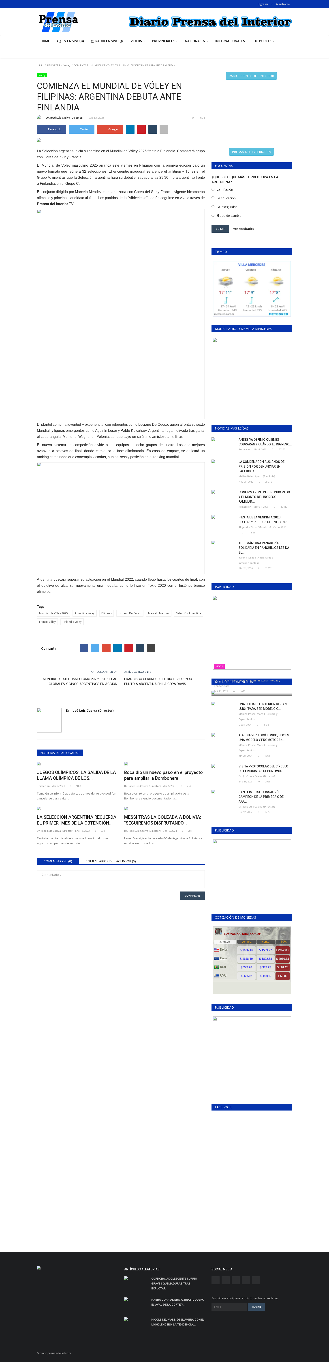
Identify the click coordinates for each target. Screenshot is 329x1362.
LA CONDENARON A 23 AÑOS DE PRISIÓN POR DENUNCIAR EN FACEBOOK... (261, 466)
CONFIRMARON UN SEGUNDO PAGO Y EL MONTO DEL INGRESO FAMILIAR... (264, 496)
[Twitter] (95, 648)
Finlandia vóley (72, 622)
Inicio (40, 65)
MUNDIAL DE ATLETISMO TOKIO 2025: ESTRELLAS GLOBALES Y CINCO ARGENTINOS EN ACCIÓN (80, 681)
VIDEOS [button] (137, 41)
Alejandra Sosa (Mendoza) (255, 527)
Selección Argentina (188, 613)
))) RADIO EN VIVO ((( (107, 41)
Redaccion (43, 786)
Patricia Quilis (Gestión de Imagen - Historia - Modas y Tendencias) (247, 683)
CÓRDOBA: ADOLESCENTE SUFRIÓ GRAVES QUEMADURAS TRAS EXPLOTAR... (174, 1283)
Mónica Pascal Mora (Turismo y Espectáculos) (258, 716)
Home (45, 41)
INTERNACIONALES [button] (230, 41)
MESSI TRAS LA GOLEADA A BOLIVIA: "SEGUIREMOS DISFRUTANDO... (162, 820)
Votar (220, 228)
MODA (219, 666)
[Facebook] (84, 648)
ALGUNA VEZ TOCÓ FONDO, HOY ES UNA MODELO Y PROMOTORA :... (264, 737)
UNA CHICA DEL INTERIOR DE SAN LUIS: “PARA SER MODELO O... (263, 706)
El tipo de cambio (228, 215)
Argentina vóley (84, 613)
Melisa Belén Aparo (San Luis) (257, 476)
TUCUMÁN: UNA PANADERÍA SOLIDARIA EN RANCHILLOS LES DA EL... (264, 547)
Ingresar (263, 4)
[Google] (106, 648)
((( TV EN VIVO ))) (70, 41)
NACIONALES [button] (195, 41)
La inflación (224, 189)
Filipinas (106, 613)
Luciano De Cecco (130, 613)
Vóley (67, 65)
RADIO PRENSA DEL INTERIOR (251, 76)
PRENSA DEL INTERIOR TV (251, 152)
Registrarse (283, 4)
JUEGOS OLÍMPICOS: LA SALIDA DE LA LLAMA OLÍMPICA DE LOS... (76, 775)
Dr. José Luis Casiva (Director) (64, 118)
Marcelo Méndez (158, 613)
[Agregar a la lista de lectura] (164, 129)
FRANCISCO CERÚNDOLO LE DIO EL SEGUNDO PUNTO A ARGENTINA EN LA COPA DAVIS (158, 681)
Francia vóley (47, 622)
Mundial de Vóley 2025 (53, 613)
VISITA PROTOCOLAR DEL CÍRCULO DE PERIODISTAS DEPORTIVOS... (263, 769)
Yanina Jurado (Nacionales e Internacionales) (256, 560)
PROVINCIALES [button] (163, 41)
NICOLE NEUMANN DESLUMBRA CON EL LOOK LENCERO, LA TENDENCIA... (177, 1322)
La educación (226, 198)
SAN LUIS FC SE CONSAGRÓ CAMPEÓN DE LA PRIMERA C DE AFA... (261, 796)
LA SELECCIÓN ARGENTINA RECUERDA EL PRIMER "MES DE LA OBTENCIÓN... (76, 820)
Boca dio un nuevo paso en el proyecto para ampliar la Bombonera (163, 775)
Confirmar (192, 896)
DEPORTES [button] (263, 41)
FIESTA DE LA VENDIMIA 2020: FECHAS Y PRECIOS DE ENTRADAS (263, 520)
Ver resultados (243, 229)
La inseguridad (226, 207)
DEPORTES (53, 65)
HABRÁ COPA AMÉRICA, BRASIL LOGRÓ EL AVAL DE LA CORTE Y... (177, 1302)
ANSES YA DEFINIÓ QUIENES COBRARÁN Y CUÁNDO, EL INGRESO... (265, 442)
